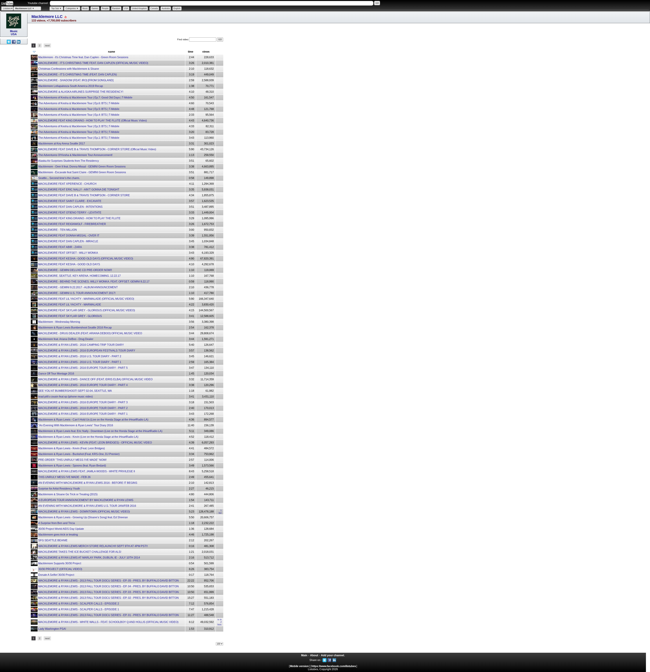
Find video (183, 39)
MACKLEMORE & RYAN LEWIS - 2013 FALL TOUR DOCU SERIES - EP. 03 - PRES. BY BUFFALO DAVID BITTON (108, 592)
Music (85, 8)
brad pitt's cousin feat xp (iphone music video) (65, 396)
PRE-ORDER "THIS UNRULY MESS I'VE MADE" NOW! (72, 459)
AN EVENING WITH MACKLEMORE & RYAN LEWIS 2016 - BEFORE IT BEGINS (87, 482)
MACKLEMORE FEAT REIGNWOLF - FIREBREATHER (72, 224)
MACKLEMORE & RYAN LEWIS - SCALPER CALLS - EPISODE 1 (78, 609)
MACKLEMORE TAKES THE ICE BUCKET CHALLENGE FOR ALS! (79, 551)
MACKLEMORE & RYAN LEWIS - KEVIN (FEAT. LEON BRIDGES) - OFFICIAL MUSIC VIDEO (95, 442)
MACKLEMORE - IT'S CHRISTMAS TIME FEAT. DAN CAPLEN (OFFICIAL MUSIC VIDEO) (93, 63)
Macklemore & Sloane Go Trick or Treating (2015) (68, 494)
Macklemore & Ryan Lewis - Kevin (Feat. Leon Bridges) (71, 448)
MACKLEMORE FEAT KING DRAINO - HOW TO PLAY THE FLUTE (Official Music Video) (92, 120)
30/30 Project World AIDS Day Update (61, 528)
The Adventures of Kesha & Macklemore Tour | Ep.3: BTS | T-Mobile (78, 126)
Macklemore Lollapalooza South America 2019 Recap (70, 86)
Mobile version (299, 666)
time (190, 51)
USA (126, 8)
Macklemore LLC (47, 16)
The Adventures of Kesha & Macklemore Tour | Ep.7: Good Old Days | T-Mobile (85, 97)
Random (116, 8)
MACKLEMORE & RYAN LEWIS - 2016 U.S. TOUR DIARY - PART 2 (79, 356)
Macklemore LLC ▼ (24, 8)
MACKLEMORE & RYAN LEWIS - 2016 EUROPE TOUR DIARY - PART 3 (83, 402)
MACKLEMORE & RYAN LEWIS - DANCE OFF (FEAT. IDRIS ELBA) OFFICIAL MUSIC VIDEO (95, 379)
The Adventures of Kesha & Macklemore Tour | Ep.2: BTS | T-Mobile (78, 132)
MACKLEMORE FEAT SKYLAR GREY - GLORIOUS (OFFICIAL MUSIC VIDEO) (86, 310)
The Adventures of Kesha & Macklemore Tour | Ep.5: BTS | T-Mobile (78, 109)
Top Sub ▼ (56, 8)
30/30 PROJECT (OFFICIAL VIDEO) (60, 569)
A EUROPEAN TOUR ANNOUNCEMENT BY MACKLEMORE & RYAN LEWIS (85, 500)
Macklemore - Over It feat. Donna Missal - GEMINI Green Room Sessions (82, 166)
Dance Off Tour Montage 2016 (56, 373)
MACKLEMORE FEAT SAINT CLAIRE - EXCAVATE (69, 201)
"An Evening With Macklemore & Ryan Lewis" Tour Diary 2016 (75, 425)
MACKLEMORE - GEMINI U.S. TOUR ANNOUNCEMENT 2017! (76, 293)
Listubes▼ (8, 8)
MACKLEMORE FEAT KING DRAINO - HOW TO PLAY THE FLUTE (79, 218)
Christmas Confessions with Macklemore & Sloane (68, 68)
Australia (166, 8)
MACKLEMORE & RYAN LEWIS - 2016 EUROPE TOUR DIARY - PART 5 (83, 367)
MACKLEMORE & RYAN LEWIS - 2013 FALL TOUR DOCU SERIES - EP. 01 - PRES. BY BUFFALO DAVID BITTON (108, 615)
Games (95, 8)
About (314, 655)
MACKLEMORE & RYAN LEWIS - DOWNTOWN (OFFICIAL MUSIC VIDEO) (84, 511)
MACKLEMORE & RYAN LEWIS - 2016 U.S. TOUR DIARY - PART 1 (79, 362)
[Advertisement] (13, 95)
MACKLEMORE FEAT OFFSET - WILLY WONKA (68, 252)
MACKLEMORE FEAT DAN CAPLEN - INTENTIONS (70, 206)
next (47, 45)
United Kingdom (139, 8)
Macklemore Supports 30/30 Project (59, 563)
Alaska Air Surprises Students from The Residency (68, 160)
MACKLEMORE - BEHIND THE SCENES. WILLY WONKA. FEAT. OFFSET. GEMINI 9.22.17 (93, 281)
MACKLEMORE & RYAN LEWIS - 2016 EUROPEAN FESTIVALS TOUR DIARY (86, 350)
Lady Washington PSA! (52, 628)
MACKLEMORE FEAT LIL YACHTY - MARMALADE (69, 304)
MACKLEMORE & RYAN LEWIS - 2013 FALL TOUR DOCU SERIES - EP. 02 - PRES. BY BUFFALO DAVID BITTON (108, 597)
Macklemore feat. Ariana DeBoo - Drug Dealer (65, 339)
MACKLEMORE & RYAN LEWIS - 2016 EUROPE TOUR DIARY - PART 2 (83, 408)
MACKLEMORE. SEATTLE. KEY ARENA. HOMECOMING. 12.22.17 (79, 275)
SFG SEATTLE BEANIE (53, 540)
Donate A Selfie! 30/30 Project (56, 574)
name (111, 51)
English (177, 8)
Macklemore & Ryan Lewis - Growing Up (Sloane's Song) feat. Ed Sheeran (83, 517)
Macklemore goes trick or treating (58, 534)
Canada (154, 8)
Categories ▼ (72, 8)
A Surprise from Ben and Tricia (56, 523)
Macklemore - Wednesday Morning (59, 321)
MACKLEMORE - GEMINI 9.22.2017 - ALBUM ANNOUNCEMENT (78, 287)
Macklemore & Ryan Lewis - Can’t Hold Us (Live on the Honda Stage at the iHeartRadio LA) (93, 419)
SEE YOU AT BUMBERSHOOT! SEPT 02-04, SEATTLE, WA (75, 390)
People (105, 8)
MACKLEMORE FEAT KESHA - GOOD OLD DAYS (69, 264)
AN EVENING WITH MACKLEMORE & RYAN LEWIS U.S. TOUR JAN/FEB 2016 (87, 505)
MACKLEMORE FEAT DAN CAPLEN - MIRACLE (68, 241)
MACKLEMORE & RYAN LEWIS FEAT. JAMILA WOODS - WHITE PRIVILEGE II (86, 471)
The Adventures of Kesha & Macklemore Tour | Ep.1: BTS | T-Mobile (78, 137)
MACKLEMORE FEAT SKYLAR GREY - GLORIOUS (70, 316)
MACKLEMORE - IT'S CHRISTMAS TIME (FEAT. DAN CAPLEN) (77, 74)
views (206, 51)
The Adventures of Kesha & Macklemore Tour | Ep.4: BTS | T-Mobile (78, 114)
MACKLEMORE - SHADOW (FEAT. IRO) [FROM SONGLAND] (75, 80)
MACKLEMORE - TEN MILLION (57, 229)
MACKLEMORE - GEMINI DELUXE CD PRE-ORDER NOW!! (75, 270)
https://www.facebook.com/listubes (333, 666)
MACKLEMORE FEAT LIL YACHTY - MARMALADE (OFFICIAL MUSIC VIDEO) (86, 298)
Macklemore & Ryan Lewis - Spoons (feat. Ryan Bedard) (72, 465)
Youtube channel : (38, 3)
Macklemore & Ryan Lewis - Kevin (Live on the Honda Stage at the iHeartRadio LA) (88, 436)
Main (304, 655)
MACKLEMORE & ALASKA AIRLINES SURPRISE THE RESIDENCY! (80, 91)
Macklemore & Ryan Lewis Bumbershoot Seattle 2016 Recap (75, 327)
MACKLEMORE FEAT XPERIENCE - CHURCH (67, 183)
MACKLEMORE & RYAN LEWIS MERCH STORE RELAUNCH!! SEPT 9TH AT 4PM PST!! (93, 546)
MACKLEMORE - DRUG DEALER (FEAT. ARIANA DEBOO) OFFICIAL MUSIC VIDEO (90, 333)
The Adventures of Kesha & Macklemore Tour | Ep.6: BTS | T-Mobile (78, 103)
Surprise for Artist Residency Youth (59, 488)
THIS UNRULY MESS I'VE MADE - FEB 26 (64, 477)
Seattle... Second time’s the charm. (59, 178)
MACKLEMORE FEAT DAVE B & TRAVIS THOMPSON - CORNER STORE (84, 195)
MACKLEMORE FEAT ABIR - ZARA (60, 247)
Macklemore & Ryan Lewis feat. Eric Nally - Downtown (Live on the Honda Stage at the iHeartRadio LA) (100, 431)
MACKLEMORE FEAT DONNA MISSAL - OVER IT (68, 235)
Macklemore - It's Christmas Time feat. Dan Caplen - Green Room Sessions (83, 57)
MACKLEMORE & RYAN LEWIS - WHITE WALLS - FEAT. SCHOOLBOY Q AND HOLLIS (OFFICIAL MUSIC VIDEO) (108, 622)
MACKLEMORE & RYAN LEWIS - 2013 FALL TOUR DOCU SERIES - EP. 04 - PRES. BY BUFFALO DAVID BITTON (108, 586)
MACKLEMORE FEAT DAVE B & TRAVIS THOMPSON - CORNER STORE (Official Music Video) (97, 149)
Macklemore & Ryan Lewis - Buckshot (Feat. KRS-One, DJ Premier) (79, 454)
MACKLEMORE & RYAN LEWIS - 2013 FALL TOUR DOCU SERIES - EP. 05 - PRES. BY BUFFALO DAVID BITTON (108, 580)
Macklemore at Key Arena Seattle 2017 (61, 143)
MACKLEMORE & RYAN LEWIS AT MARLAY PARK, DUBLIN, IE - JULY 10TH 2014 (89, 557)
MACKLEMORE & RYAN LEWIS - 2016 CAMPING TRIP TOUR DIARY (81, 344)
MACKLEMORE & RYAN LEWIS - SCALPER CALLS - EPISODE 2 (78, 603)
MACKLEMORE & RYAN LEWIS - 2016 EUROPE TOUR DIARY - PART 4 (83, 385)
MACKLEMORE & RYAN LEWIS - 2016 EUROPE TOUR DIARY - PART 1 (83, 413)
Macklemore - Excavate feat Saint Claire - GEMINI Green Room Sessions (82, 172)
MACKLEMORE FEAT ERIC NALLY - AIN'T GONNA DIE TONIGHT (78, 189)
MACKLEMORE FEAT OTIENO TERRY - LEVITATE (69, 212)
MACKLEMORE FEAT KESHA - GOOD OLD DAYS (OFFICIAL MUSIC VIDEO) (85, 258)
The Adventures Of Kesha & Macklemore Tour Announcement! (75, 155)
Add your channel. (333, 655)
